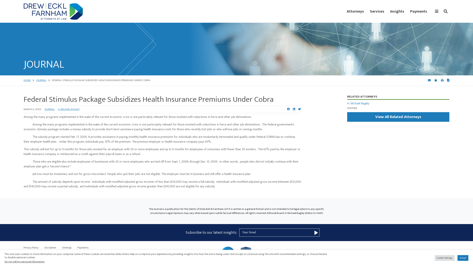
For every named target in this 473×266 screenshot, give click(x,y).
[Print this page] (442, 80)
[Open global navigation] (436, 11)
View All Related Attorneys (398, 117)
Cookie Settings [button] (444, 258)
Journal (50, 109)
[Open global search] (445, 11)
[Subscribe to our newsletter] (316, 232)
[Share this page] (429, 80)
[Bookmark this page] (436, 80)
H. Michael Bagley (69, 109)
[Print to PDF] (448, 80)
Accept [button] (463, 258)
